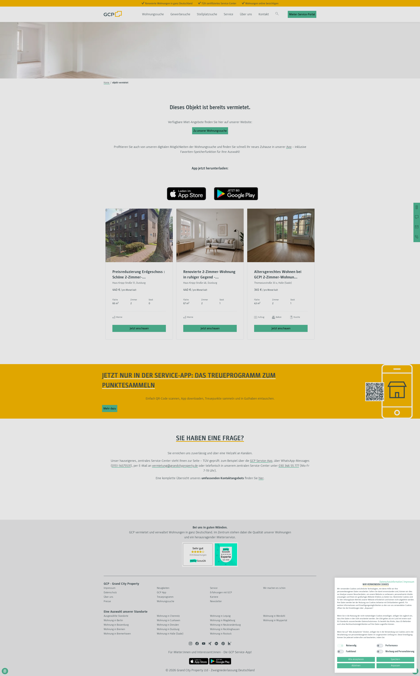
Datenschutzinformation (390, 581)
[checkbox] (340, 645)
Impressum (409, 581)
